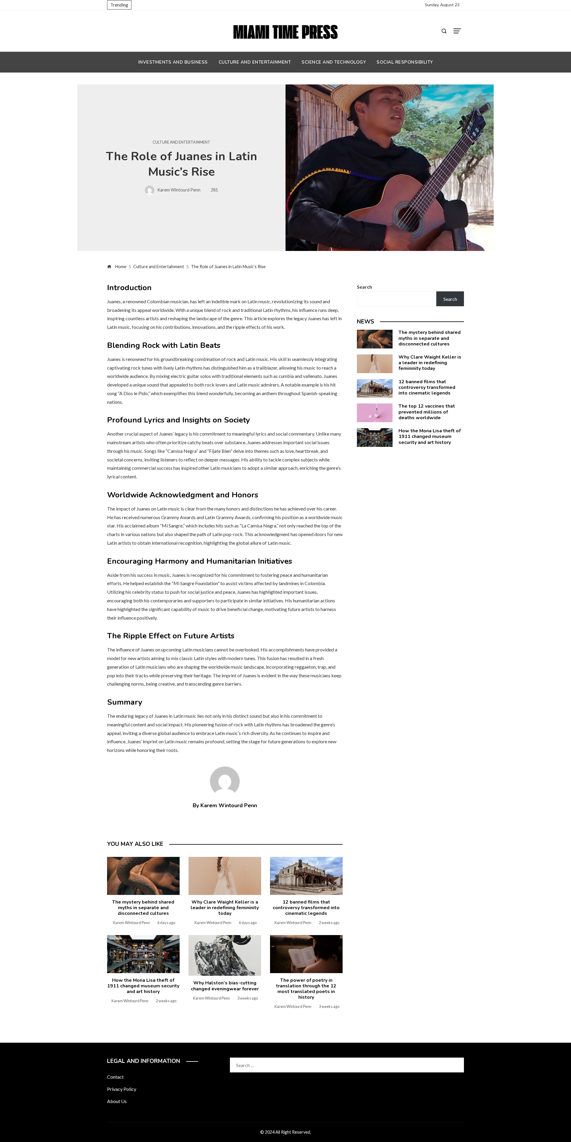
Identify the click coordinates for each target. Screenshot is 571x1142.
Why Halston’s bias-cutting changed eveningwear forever (225, 986)
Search (364, 287)
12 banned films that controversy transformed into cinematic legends (306, 908)
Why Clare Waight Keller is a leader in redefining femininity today (225, 908)
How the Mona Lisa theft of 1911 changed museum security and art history (143, 986)
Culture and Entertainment (181, 142)
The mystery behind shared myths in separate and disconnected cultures (143, 908)
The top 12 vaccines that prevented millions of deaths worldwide (427, 412)
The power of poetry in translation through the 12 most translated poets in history (306, 989)
